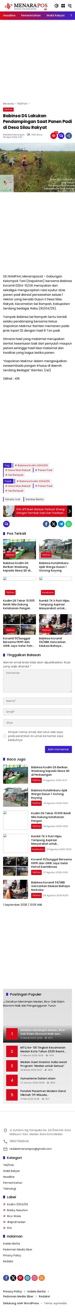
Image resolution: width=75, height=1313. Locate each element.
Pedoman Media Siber (17, 1249)
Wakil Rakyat (11, 1171)
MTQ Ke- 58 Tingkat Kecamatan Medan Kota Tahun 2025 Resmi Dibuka (42, 1049)
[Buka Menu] (63, 5)
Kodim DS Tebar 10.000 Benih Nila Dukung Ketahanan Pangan (19, 604)
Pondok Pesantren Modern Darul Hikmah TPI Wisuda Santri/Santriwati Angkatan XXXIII (43, 1093)
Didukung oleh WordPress (21, 1303)
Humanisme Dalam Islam (37, 1078)
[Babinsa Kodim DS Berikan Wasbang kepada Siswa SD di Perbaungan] (19, 549)
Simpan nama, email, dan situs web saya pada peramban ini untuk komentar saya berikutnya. (35, 736)
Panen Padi (45, 470)
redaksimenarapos (14, 135)
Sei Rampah (15, 475)
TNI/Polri (8, 109)
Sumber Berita (34, 499)
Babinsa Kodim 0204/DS (33, 465)
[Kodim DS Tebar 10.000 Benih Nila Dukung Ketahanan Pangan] (19, 587)
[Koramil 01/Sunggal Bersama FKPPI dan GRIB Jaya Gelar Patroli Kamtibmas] (19, 624)
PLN (9, 1228)
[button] (56, 5)
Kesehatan (48, 592)
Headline (9, 1177)
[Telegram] (61, 524)
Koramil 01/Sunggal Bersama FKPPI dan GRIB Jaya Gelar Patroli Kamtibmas (19, 642)
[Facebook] (46, 524)
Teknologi (9, 1189)
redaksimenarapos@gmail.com (31, 1149)
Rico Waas (14, 1216)
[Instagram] (35, 1278)
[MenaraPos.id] (26, 5)
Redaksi (8, 1261)
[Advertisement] (37, 61)
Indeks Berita (11, 1244)
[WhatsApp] (68, 524)
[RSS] (42, 1278)
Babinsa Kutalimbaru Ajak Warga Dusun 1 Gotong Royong (53, 566)
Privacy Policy (12, 1255)
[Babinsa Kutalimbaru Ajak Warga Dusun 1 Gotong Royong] (55, 549)
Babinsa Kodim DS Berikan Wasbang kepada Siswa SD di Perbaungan (16, 567)
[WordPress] (27, 1278)
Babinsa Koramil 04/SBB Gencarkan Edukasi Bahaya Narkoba (52, 642)
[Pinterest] (20, 1278)
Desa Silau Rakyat (19, 470)
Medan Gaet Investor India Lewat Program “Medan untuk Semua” (43, 1064)
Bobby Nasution (17, 1210)
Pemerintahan (12, 1183)
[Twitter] (53, 524)
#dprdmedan (16, 1222)
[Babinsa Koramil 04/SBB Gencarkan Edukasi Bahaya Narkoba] (55, 624)
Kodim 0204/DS (17, 1204)
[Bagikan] (68, 136)
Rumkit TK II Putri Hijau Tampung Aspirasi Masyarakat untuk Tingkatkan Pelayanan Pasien (54, 604)
